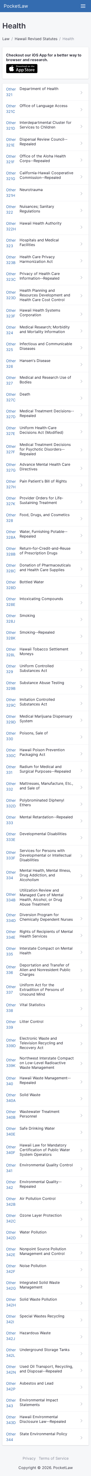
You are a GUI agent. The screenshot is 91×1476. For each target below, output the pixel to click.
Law (6, 38)
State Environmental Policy (43, 1433)
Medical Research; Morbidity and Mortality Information (45, 329)
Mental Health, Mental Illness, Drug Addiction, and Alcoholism (45, 875)
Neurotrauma (31, 189)
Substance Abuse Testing (42, 682)
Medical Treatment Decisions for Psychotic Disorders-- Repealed (45, 449)
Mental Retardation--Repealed (46, 817)
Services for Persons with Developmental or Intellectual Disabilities (45, 855)
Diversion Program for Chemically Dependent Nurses (46, 917)
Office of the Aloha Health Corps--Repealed (43, 158)
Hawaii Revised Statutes (36, 38)
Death (25, 394)
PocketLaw (16, 6)
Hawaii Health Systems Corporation (40, 312)
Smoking (27, 615)
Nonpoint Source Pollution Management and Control (43, 1251)
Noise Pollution (33, 1265)
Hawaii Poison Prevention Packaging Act (42, 752)
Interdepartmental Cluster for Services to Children (45, 124)
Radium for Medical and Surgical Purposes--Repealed (45, 769)
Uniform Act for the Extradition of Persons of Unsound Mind (42, 990)
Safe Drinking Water (37, 1128)
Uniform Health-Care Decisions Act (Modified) (41, 430)
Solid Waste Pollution (38, 1299)
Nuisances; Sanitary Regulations (37, 208)
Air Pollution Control (38, 1198)
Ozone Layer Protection (41, 1215)
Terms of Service (54, 1458)
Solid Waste (30, 1094)
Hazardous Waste (35, 1332)
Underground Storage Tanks (45, 1349)
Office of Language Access (43, 105)
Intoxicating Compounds (41, 598)
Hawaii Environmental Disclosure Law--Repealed (43, 1419)
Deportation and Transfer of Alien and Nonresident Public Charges (45, 970)
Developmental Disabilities (43, 833)
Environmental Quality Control (46, 1165)
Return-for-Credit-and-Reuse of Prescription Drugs (45, 550)
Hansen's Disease (35, 360)
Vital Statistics (32, 1004)
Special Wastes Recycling (42, 1316)
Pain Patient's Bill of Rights (43, 481)
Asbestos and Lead (36, 1383)
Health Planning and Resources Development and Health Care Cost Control (45, 295)
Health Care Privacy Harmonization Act (37, 259)
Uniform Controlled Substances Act (37, 668)
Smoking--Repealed (37, 632)
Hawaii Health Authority (41, 223)
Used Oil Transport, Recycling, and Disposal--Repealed (46, 1368)
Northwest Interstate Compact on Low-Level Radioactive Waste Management (47, 1063)
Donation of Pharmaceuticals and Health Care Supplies (45, 567)
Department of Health (39, 88)
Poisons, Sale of (34, 733)
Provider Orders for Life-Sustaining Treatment (41, 500)
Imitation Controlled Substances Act (37, 701)
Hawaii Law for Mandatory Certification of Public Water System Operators (45, 1150)
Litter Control (31, 1021)
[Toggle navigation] (83, 6)
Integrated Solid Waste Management (40, 1284)
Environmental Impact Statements (39, 1402)
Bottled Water (32, 582)
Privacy (29, 1458)
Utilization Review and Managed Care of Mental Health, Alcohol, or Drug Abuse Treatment (41, 897)
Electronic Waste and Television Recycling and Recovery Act (41, 1043)
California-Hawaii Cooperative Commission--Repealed (46, 175)
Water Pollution (33, 1232)
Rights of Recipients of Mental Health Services (46, 933)
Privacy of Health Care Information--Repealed (40, 276)
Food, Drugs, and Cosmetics (45, 514)
